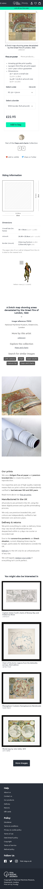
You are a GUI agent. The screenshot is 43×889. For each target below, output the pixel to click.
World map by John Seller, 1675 (14, 749)
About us (7, 792)
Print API (7, 884)
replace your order (23, 558)
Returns (7, 808)
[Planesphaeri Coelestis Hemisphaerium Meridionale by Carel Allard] (21, 688)
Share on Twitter (30, 157)
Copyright (8, 841)
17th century (10, 359)
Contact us (8, 796)
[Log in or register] (31, 3)
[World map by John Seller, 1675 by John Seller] (21, 731)
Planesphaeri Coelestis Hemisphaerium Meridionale (21, 706)
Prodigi (15, 884)
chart (21, 359)
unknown (21, 50)
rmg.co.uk (27, 861)
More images (21, 763)
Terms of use (8, 834)
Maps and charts (21, 143)
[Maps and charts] (21, 137)
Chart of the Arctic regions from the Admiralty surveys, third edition (19, 664)
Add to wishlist (13, 157)
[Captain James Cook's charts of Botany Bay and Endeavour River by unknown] (21, 596)
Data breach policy (11, 838)
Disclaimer (7, 822)
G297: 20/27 (32, 359)
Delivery (5, 551)
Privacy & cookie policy (12, 830)
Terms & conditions (11, 826)
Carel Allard (6, 708)
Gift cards (7, 812)
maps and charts (27, 363)
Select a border (12, 101)
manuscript (12, 363)
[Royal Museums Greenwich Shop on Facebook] (5, 862)
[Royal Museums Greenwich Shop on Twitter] (11, 862)
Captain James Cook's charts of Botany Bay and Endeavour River (20, 614)
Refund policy (9, 849)
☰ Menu (3, 3)
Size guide (32, 87)
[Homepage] (21, 3)
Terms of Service (10, 845)
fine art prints (25, 495)
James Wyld (6, 667)
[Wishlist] (35, 3)
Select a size (21, 87)
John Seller (6, 751)
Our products (9, 800)
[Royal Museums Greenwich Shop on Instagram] (16, 862)
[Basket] (39, 3)
